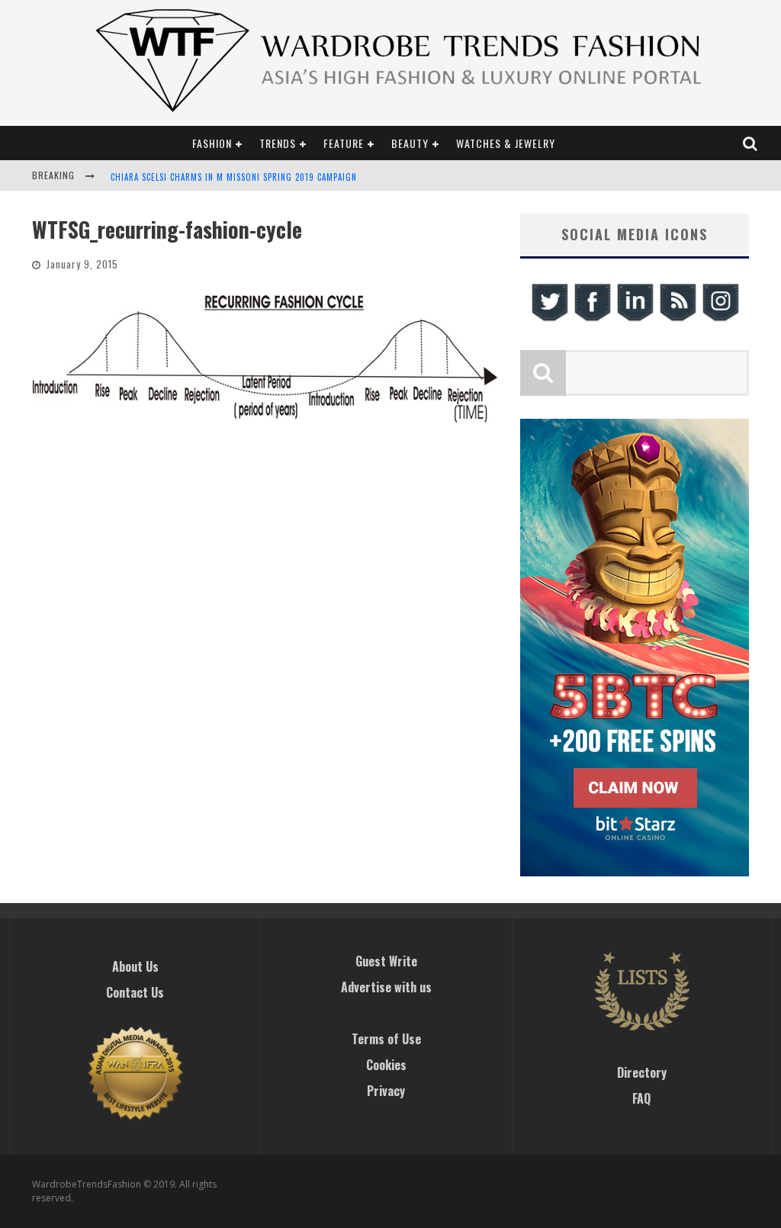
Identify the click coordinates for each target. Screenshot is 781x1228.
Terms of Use (386, 1039)
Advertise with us (386, 987)
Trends (277, 143)
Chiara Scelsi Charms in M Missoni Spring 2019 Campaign (234, 177)
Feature (343, 143)
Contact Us (135, 992)
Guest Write (386, 961)
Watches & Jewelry (505, 143)
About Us (135, 966)
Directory (642, 1072)
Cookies (386, 1065)
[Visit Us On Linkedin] (634, 319)
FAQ (641, 1098)
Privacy (386, 1091)
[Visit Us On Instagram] (720, 319)
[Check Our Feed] (677, 319)
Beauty (410, 143)
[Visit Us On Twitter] (549, 319)
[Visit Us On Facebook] (591, 319)
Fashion (212, 143)
